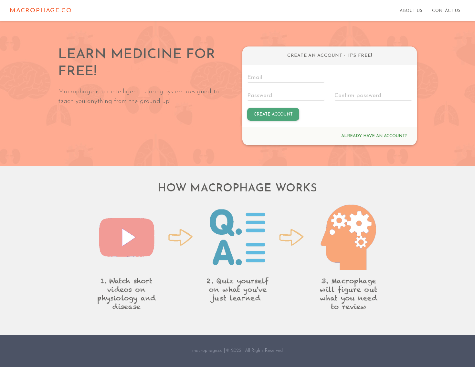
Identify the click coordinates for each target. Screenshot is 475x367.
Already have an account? (374, 136)
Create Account (273, 114)
